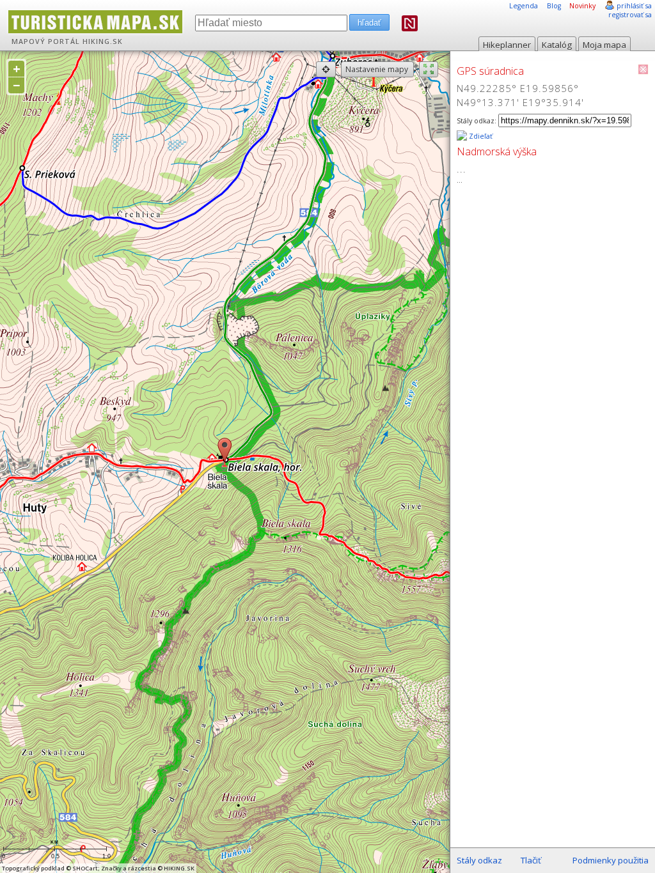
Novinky (582, 5)
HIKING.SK (103, 41)
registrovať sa (630, 14)
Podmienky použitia (610, 860)
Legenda (523, 5)
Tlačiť (531, 860)
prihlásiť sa (634, 5)
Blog (554, 5)
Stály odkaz (479, 860)
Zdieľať (480, 136)
